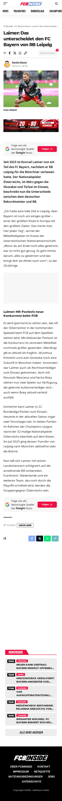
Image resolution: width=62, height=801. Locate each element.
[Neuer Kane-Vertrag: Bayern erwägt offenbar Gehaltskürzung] (31, 664)
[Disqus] (31, 591)
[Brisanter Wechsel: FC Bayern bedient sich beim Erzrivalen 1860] (31, 719)
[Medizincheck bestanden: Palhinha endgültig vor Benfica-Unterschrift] (31, 705)
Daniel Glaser (19, 62)
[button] (6, 3)
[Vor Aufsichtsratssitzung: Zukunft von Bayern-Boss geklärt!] (31, 691)
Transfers (21, 674)
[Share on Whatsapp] (20, 53)
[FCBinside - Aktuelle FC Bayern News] (31, 3)
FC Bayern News (22, 26)
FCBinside (8, 26)
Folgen (45, 148)
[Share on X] (14, 53)
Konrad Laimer (25, 525)
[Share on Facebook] (9, 53)
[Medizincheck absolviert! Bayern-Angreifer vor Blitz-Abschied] (31, 678)
